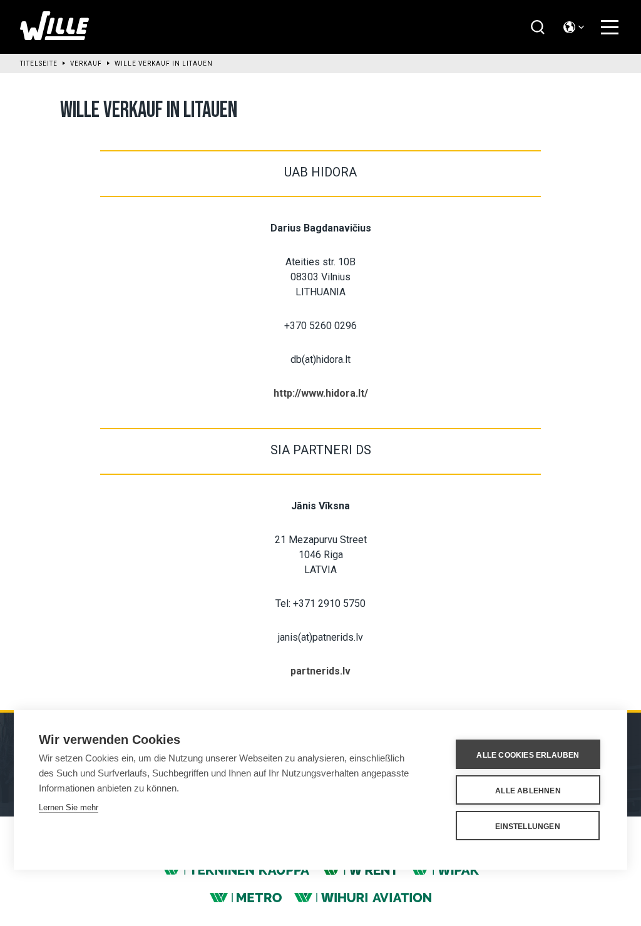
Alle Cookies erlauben (527, 755)
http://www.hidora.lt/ (321, 393)
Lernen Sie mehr (68, 807)
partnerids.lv (320, 671)
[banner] (54, 37)
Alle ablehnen (528, 790)
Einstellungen (527, 826)
